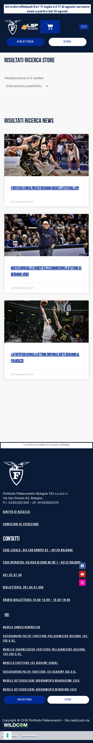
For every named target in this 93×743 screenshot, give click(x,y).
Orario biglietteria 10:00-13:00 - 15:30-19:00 (36, 600)
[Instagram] (82, 582)
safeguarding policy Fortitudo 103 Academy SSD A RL (39, 672)
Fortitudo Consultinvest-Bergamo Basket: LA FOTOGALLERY (45, 188)
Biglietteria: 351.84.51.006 (23, 587)
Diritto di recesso (16, 512)
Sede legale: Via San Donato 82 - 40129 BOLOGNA (38, 550)
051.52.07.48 (12, 575)
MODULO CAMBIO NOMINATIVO (21, 627)
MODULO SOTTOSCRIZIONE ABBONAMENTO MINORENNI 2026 (40, 689)
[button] (6, 614)
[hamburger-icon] (84, 27)
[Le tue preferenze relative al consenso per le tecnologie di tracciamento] (7, 735)
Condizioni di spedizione (21, 524)
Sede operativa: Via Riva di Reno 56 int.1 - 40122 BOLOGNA (42, 562)
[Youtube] (82, 574)
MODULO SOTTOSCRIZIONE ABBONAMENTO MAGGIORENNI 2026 (41, 680)
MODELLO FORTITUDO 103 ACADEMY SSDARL (30, 663)
